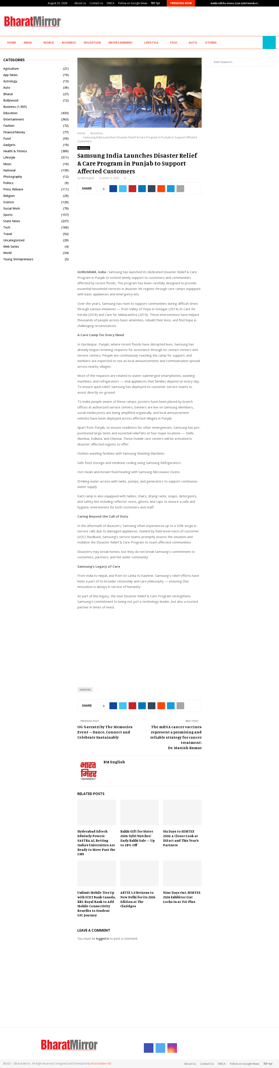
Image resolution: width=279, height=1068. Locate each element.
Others (211, 42)
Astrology (10, 81)
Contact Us (96, 3)
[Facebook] (248, 42)
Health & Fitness (15, 151)
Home (11, 42)
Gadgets (9, 145)
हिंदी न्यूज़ (155, 3)
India (28, 42)
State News (11, 221)
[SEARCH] (271, 62)
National (9, 170)
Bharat (8, 94)
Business (69, 42)
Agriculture (11, 68)
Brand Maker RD (101, 1063)
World (48, 42)
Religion (9, 196)
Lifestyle (151, 42)
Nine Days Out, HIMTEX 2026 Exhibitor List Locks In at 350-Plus (182, 897)
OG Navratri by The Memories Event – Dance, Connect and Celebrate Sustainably (105, 732)
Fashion (8, 126)
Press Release (13, 189)
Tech (173, 42)
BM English (87, 178)
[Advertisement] (196, 20)
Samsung (85, 689)
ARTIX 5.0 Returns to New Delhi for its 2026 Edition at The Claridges (137, 899)
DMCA (110, 3)
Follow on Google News (132, 3)
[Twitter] (253, 42)
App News (10, 75)
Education (92, 42)
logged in (102, 938)
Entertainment (121, 42)
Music (7, 164)
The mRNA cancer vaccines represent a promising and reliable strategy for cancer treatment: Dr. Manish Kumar (176, 737)
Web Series (11, 246)
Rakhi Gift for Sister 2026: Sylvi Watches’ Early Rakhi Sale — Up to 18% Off (137, 838)
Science (8, 202)
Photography (12, 176)
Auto (193, 42)
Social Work (11, 208)
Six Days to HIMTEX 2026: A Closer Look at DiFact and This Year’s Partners (181, 838)
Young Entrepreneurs (18, 259)
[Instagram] (258, 42)
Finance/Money (14, 132)
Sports (8, 215)
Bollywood (10, 100)
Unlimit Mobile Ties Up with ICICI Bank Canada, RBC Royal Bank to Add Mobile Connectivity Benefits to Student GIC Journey (96, 903)
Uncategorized (13, 240)
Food (7, 138)
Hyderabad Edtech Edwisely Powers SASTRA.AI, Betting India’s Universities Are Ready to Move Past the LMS (96, 842)
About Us (80, 3)
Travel (7, 234)
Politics (8, 183)
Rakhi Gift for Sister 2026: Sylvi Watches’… (235, 3)
